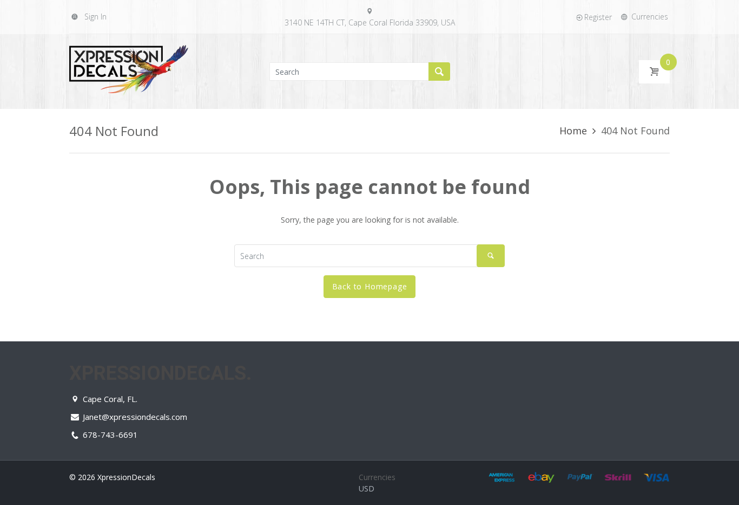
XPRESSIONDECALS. (160, 373)
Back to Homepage (369, 286)
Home (573, 130)
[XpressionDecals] (128, 71)
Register (598, 17)
